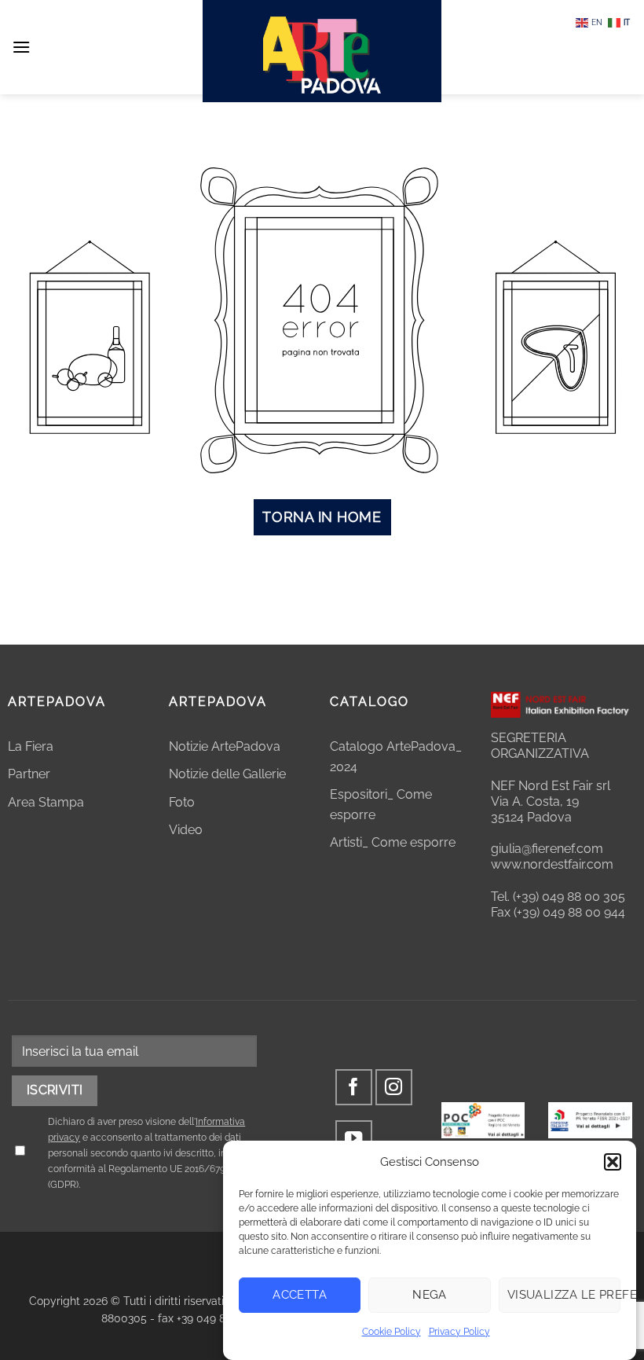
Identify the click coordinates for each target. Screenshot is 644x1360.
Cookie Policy (391, 1331)
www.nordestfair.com (552, 864)
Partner (29, 773)
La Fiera (30, 746)
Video (186, 829)
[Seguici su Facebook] (353, 1087)
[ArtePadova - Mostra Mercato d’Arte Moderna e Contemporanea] (322, 51)
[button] (612, 1162)
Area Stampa (46, 802)
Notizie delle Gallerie (227, 773)
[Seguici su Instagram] (393, 1087)
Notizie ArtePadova (224, 746)
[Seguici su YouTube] (353, 1138)
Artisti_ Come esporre (393, 842)
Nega (429, 1295)
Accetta (300, 1295)
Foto (182, 802)
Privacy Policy (459, 1331)
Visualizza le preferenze (563, 1295)
